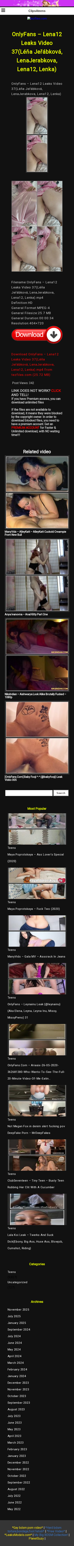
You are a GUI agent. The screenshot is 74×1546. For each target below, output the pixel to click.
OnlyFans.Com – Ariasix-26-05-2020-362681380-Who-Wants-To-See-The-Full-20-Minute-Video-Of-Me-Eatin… (36, 1072)
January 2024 (17, 1376)
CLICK (56, 391)
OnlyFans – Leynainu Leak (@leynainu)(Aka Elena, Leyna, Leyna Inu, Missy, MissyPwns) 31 (34, 1011)
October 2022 (17, 1476)
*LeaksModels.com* (18, 1535)
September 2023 (19, 1402)
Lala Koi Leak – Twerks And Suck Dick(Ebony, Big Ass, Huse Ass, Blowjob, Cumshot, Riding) (35, 1241)
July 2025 (14, 1316)
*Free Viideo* (56, 1531)
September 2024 (19, 1329)
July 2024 (14, 1336)
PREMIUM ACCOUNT (25, 427)
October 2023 (17, 1396)
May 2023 (14, 1429)
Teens (12, 1272)
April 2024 (14, 1356)
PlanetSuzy (36, 1538)
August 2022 (16, 1489)
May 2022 (14, 1509)
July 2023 (14, 1416)
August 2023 (16, 1409)
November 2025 (18, 1309)
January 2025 (17, 1323)
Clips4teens (37, 11)
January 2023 (17, 1456)
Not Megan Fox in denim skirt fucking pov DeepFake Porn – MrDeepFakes (36, 1130)
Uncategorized (18, 1282)
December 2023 (18, 1382)
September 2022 (19, 1482)
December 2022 (18, 1462)
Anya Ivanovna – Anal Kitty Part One (26, 614)
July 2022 (14, 1496)
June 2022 (15, 1502)
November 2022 (18, 1469)
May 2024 (14, 1349)
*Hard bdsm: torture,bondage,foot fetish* (35, 1529)
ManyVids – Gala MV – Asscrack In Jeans (36, 956)
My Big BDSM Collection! (51, 1535)
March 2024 (16, 1363)
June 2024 (15, 1343)
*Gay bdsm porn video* (27, 1527)
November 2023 (18, 1389)
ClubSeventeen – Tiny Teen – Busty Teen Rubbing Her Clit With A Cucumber (36, 1184)
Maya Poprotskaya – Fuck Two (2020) (34, 909)
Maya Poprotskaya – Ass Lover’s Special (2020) (36, 858)
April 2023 (14, 1436)
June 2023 (15, 1422)
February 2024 (17, 1369)
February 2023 (17, 1449)
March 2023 (16, 1442)
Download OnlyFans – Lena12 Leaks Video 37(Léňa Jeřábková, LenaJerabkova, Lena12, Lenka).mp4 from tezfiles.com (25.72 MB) (35, 364)
